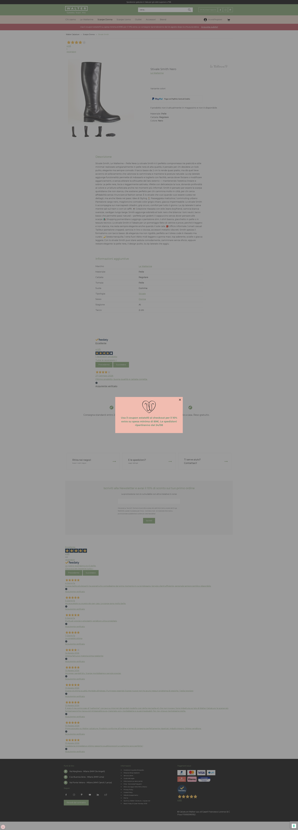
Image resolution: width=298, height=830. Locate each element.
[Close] (180, 400)
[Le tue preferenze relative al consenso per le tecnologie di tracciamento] (294, 826)
